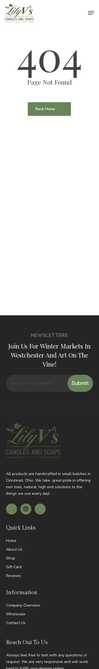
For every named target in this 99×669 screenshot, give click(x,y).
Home (11, 540)
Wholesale (15, 614)
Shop (10, 558)
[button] (91, 13)
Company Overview (23, 605)
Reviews (13, 575)
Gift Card (14, 567)
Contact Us (16, 622)
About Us (14, 549)
